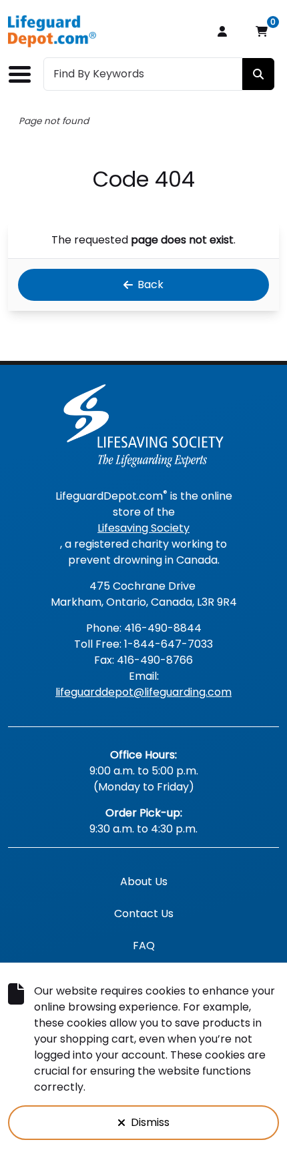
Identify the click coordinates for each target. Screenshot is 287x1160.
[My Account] (222, 31)
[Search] (258, 74)
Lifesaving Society (143, 528)
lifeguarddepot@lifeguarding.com (143, 692)
